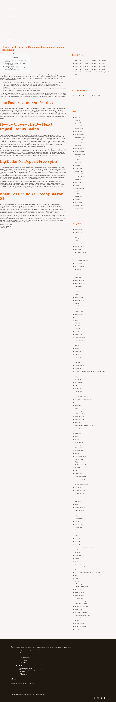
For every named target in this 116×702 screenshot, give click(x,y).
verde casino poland (81, 603)
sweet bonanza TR (80, 595)
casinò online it (79, 422)
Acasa (10, 8)
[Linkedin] (104, 698)
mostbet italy (78, 482)
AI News (77, 328)
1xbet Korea (78, 292)
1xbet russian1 (79, 314)
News (76, 504)
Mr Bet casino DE (80, 490)
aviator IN (78, 343)
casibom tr (78, 405)
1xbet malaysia (79, 297)
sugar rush (78, 589)
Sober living (78, 584)
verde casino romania (81, 606)
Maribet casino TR (80, 465)
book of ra (78, 388)
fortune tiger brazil (80, 445)
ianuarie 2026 (79, 128)
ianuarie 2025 (79, 143)
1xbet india (78, 289)
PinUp (76, 533)
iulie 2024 (77, 160)
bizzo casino (78, 382)
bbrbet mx (78, 368)
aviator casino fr (79, 340)
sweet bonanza (79, 592)
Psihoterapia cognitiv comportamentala (30, 670)
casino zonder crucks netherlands (85, 425)
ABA (20, 673)
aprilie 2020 (78, 202)
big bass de (78, 379)
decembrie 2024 (79, 145)
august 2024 (78, 157)
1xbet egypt (78, 286)
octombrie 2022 (79, 188)
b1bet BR (77, 354)
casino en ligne (79, 411)
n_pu (76, 499)
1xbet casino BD (79, 280)
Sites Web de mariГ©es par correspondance (88, 572)
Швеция (77, 629)
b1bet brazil (78, 357)
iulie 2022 (77, 191)
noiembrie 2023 (79, 177)
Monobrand (78, 473)
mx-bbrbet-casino (80, 496)
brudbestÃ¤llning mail (81, 397)
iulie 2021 (77, 194)
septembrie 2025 (80, 137)
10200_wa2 (78, 238)
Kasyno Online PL (80, 459)
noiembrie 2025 (79, 131)
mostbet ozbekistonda (81, 484)
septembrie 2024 (80, 154)
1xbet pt (77, 303)
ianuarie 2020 (79, 208)
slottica (77, 581)
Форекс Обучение (80, 626)
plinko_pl (77, 544)
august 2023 (78, 179)
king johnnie (78, 462)
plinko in (77, 538)
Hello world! (96, 96)
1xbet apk (77, 272)
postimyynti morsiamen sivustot (84, 547)
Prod (76, 550)
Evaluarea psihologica (25, 668)
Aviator (77, 331)
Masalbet (77, 467)
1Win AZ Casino (79, 246)
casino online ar (79, 419)
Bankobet (77, 360)
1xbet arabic (78, 275)
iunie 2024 (78, 162)
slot (76, 575)
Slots (76, 578)
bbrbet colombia (80, 365)
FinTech (77, 439)
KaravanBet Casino (80, 456)
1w (75, 243)
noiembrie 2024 (79, 148)
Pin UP (77, 521)
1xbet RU (77, 306)
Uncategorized (6, 53)
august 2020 (78, 196)
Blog (76, 385)
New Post (77, 501)
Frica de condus (23, 674)
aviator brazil (78, 334)
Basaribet (77, 362)
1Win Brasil (78, 249)
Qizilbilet (77, 552)
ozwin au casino (79, 510)
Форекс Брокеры (80, 623)
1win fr (77, 255)
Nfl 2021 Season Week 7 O (44, 140)
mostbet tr (78, 487)
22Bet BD (77, 323)
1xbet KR (77, 294)
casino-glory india (80, 428)
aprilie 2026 (78, 123)
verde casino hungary (81, 601)
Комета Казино (79, 618)
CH (76, 431)
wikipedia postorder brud (82, 615)
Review (77, 558)
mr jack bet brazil (80, 493)
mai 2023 (77, 185)
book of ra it (78, 391)
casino (77, 408)
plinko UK (78, 541)
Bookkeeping (78, 394)
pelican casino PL (80, 518)
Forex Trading (79, 442)
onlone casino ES (80, 507)
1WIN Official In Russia (81, 260)
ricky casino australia (81, 567)
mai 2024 (77, 165)
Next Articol (4, 227)
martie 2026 (78, 126)
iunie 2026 (78, 117)
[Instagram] (4, 40)
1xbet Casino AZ (79, 277)
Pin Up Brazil (79, 524)
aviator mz (78, 348)
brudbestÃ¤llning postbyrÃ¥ (83, 399)
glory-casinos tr (79, 450)
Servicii (10, 25)
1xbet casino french (80, 283)
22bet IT (77, 326)
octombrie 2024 (79, 151)
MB (76, 470)
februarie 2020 (79, 205)
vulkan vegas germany (81, 612)
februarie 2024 (79, 171)
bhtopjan (77, 377)
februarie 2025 (79, 140)
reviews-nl (78, 564)
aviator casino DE (80, 337)
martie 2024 (78, 168)
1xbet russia (78, 309)
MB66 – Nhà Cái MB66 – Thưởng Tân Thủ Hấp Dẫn (90, 60)
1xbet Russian (79, 311)
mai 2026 (77, 120)
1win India (77, 258)
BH (76, 374)
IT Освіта (77, 453)
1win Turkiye (78, 263)
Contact (10, 33)
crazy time (78, 433)
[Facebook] (8, 40)
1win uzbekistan (79, 266)
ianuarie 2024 (79, 174)
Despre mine (11, 16)
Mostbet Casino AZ (80, 476)
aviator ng (78, 351)
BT (75, 402)
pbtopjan (77, 516)
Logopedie (22, 671)
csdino (77, 436)
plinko (76, 535)
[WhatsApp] (12, 40)
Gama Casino (79, 448)
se (75, 569)
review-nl (77, 561)
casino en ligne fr (80, 414)
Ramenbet (78, 555)
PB (75, 513)
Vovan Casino (79, 609)
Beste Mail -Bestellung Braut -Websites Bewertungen (90, 371)
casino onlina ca (79, 416)
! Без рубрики (79, 229)
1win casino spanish (80, 252)
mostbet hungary (80, 479)
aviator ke (78, 345)
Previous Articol (5, 226)
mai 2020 (77, 199)
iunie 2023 (78, 182)
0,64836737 (78, 232)
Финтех (77, 621)
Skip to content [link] (4, 1)
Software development (81, 586)
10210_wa (77, 241)
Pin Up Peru (78, 527)
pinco (76, 530)
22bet (76, 320)
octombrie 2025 (79, 134)
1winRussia (78, 269)
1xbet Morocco (79, 300)
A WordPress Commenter (82, 96)
